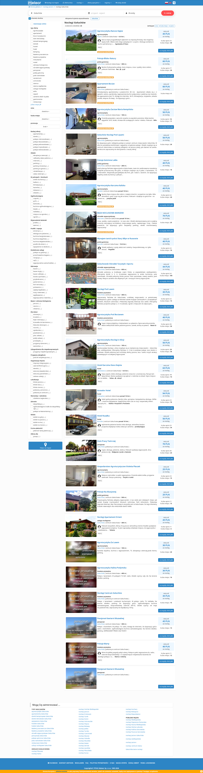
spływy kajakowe (40, 290)
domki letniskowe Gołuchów (41, 719)
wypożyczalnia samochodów (44, 263)
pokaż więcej (35, 105)
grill (36, 201)
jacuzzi (37, 303)
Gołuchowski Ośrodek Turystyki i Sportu (115, 264)
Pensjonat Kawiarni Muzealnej (110, 618)
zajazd (35, 94)
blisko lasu (38, 385)
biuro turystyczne (39, 36)
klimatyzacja (39, 185)
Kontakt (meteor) (66, 763)
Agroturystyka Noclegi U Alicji (110, 340)
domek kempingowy (40, 41)
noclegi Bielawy (84, 726)
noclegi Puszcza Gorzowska (135, 732)
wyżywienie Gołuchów (39, 721)
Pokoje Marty (103, 643)
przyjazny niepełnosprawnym (45, 352)
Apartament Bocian (106, 84)
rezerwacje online (39, 24)
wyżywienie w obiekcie (42, 247)
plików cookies (61, 771)
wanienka (38, 346)
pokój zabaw (39, 338)
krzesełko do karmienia (42, 322)
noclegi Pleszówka (85, 750)
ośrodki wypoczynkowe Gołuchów (43, 733)
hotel (35, 49)
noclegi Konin (83, 719)
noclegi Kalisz (36, 754)
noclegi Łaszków (84, 748)
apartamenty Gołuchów (40, 714)
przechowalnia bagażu (42, 255)
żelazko (37, 193)
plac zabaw (38, 335)
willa (35, 91)
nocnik (36, 328)
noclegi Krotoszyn (85, 714)
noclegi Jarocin (84, 712)
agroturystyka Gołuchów (40, 711)
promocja (34, 123)
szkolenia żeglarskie (41, 398)
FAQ (86, 763)
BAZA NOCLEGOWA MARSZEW (110, 213)
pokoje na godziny (41, 252)
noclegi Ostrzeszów (85, 721)
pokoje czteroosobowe (42, 139)
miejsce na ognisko (41, 214)
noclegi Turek (83, 716)
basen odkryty (39, 274)
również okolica (37, 18)
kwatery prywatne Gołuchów (42, 731)
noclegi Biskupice (132, 712)
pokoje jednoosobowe (42, 144)
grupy (36, 436)
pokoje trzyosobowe (41, 147)
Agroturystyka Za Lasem (108, 542)
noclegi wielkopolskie (133, 739)
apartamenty (39, 134)
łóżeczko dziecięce (41, 325)
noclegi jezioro (131, 742)
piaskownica (39, 333)
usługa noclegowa (39, 89)
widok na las (39, 422)
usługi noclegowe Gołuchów (41, 745)
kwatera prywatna (39, 57)
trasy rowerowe (40, 292)
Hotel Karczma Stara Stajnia (109, 365)
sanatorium (37, 78)
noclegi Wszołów (84, 741)
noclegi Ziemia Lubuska (134, 727)
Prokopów (100, 396)
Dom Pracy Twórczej (106, 441)
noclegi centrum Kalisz (134, 746)
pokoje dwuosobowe (41, 142)
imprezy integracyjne (42, 363)
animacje (37, 314)
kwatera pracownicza (40, 54)
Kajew (99, 37)
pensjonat (36, 70)
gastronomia (37, 99)
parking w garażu (40, 169)
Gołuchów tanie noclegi (134, 749)
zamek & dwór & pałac (41, 97)
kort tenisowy (39, 285)
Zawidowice (101, 371)
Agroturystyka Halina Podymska (111, 568)
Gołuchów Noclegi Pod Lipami (110, 135)
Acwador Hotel (104, 390)
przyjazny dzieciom (41, 343)
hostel (35, 46)
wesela (37, 368)
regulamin (79, 763)
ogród (36, 217)
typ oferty (34, 28)
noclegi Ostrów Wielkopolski (89, 709)
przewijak (38, 341)
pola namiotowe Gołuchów (41, 741)
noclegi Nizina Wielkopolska (136, 725)
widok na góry (39, 417)
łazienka (37, 187)
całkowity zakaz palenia (42, 158)
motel (35, 62)
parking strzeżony (41, 166)
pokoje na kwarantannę (42, 411)
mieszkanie (37, 60)
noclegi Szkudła (84, 738)
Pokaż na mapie (45, 448)
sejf (35, 260)
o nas (112, 763)
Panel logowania (148, 763)
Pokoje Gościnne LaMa (107, 160)
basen (36, 269)
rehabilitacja (39, 171)
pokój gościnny (38, 73)
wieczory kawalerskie (42, 371)
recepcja (37, 258)
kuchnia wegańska (41, 239)
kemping (36, 52)
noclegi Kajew (83, 743)
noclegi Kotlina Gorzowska (135, 729)
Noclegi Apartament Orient (109, 517)
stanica (35, 83)
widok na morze (40, 425)
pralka (36, 223)
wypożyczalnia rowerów (43, 298)
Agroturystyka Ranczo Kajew (110, 31)
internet (37, 161)
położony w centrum (41, 393)
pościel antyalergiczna (42, 357)
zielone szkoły (39, 376)
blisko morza (39, 387)
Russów (100, 244)
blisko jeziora (39, 382)
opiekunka (38, 330)
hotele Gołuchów (37, 726)
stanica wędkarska (39, 86)
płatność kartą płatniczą (43, 431)
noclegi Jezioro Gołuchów (135, 735)
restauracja (37, 102)
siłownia (37, 309)
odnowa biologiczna (40, 65)
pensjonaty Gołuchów (39, 736)
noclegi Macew (84, 736)
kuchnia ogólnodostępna (43, 206)
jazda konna (38, 282)
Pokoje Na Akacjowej (106, 492)
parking (37, 163)
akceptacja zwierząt (41, 155)
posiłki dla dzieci (40, 244)
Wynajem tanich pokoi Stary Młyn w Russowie (117, 238)
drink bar (37, 231)
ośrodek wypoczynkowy (41, 68)
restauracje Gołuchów (39, 743)
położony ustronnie (41, 390)
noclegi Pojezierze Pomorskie (136, 722)
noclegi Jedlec (83, 729)
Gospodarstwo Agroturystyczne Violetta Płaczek (118, 466)
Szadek (99, 191)
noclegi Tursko (84, 731)
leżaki (36, 209)
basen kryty (38, 271)
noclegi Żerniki (84, 746)
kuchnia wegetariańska (42, 241)
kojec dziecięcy (39, 320)
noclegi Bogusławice (133, 714)
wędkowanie (39, 295)
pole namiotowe (39, 75)
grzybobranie (39, 279)
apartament (37, 33)
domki (36, 136)
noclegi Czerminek (85, 733)
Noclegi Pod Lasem (105, 289)
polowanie (38, 287)
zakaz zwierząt (39, 174)
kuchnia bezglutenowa (42, 236)
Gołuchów (100, 64)
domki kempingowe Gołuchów (42, 716)
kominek (37, 204)
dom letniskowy (38, 39)
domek (35, 44)
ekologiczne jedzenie (42, 234)
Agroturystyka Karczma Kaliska (111, 185)
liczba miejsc (35, 116)
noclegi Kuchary (131, 709)
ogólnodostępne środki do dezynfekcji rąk (46, 408)
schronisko (37, 81)
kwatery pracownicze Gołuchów (43, 728)
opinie (172, 26)
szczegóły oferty (165, 51)
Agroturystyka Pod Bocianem (110, 314)
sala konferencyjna (41, 366)
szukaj (168, 13)
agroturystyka (38, 31)
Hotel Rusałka (103, 416)
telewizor (37, 190)
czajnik (37, 198)
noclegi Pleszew (37, 751)
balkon (37, 182)
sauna (36, 306)
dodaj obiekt (133, 763)
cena (32, 108)
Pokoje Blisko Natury (106, 58)
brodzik (37, 317)
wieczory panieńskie (41, 374)
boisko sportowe (40, 277)
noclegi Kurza (83, 753)
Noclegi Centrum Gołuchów (109, 593)
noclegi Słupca (84, 724)
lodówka (37, 212)
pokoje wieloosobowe (42, 150)
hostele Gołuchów (38, 724)
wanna (37, 225)
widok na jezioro (40, 420)
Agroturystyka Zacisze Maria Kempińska (115, 109)
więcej (100, 47)
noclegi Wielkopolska (133, 720)
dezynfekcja (38, 404)
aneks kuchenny (40, 180)
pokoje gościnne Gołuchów (41, 738)
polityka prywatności (99, 763)
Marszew (100, 218)
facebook (53, 763)
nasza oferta (121, 763)
